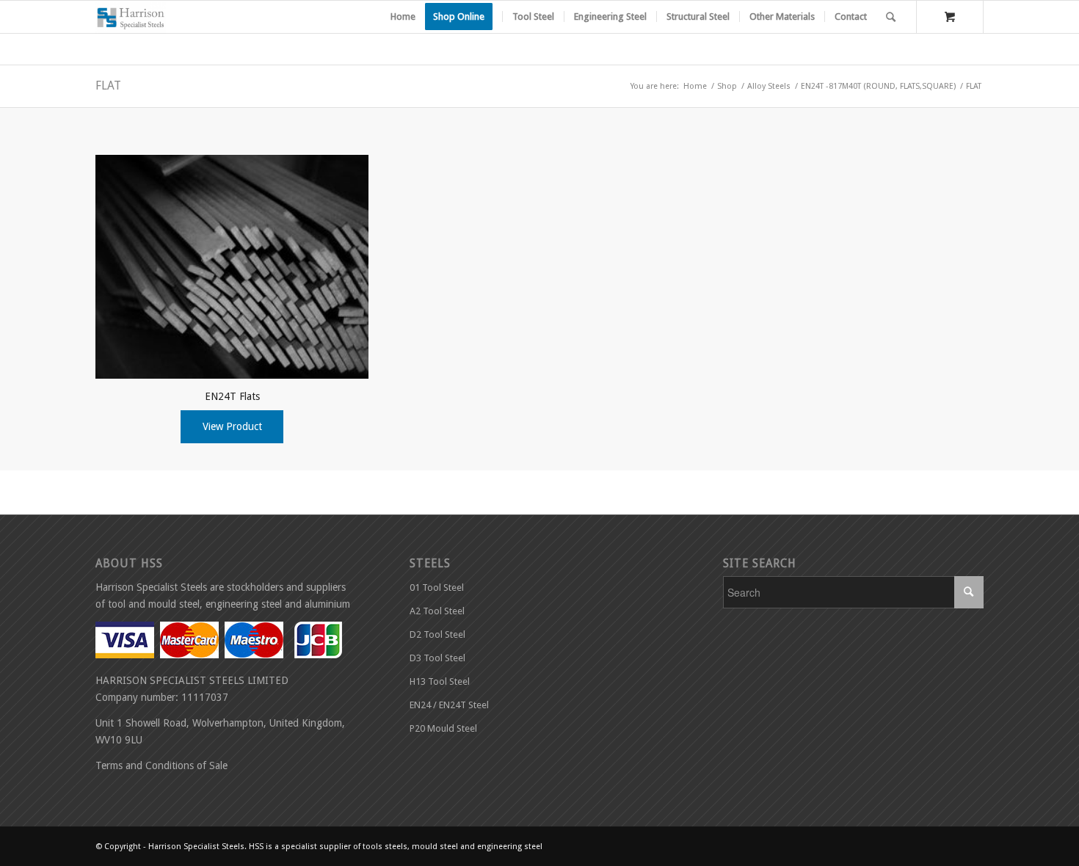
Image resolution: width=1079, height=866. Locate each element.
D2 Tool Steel (437, 634)
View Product (232, 426)
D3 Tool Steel (437, 657)
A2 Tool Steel (437, 610)
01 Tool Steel (437, 587)
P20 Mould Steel (443, 728)
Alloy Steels (769, 86)
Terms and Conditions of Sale (161, 765)
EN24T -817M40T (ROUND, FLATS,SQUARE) (878, 86)
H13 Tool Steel (440, 681)
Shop (727, 86)
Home (695, 86)
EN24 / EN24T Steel (449, 704)
